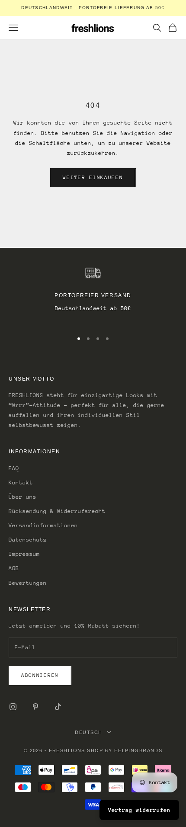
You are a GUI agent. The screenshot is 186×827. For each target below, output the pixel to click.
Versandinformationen (43, 525)
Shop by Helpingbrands (124, 750)
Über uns (22, 497)
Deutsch (88, 732)
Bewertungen (28, 583)
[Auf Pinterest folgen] (35, 706)
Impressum (24, 554)
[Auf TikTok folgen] (58, 706)
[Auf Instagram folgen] (13, 706)
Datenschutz (28, 539)
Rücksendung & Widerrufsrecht (57, 511)
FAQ (14, 468)
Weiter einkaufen (93, 177)
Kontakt (21, 482)
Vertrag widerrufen (139, 810)
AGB (14, 568)
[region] (93, 294)
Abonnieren (40, 675)
